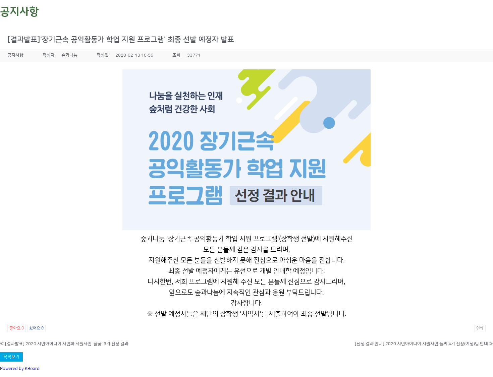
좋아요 (16, 328)
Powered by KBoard (20, 368)
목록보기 (11, 357)
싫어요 (36, 328)
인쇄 (480, 328)
